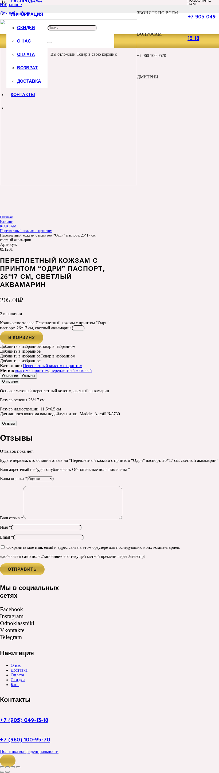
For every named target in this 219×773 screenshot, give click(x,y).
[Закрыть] (50, 42)
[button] (7, 761)
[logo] (68, 183)
